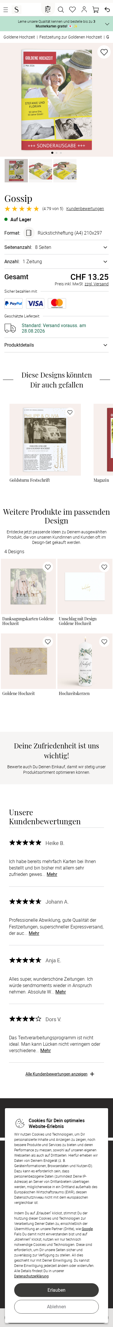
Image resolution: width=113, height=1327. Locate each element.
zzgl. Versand (97, 284)
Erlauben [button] (56, 1290)
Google (87, 1228)
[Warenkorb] (96, 10)
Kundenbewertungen (85, 208)
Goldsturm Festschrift (30, 480)
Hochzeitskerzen (74, 693)
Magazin (101, 480)
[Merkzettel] (72, 10)
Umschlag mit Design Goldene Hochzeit (77, 621)
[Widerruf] (107, 10)
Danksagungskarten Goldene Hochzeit (28, 621)
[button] (84, 10)
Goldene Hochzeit (18, 693)
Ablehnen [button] (56, 1306)
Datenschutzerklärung (31, 1276)
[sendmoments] (16, 9)
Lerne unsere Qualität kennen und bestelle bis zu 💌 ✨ (56, 23)
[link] (45, 439)
